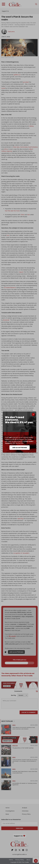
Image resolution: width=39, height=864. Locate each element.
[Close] (33, 414)
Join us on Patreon (19, 447)
